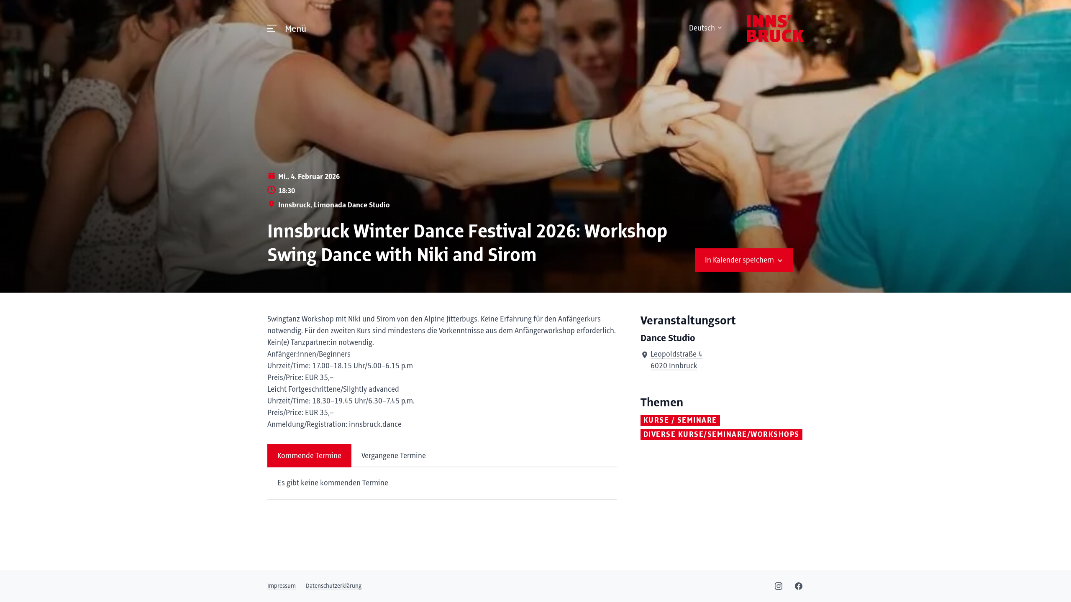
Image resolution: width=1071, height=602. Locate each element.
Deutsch (702, 28)
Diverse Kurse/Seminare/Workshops (721, 435)
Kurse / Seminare (680, 420)
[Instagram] (779, 586)
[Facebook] (799, 586)
